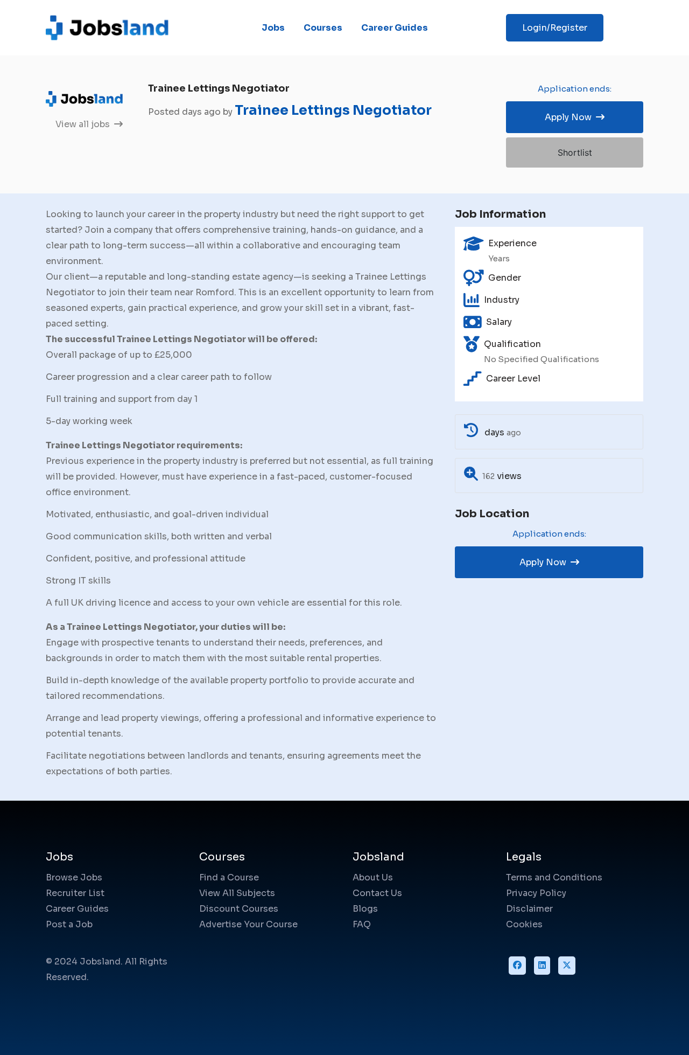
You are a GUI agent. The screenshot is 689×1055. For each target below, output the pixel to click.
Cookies (524, 924)
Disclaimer (529, 908)
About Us (373, 877)
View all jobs (83, 124)
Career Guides (394, 27)
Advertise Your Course (248, 924)
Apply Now (569, 117)
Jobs (273, 27)
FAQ (362, 924)
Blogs (365, 908)
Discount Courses (238, 908)
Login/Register (554, 27)
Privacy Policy (536, 893)
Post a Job (69, 924)
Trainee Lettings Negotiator (333, 110)
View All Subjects (237, 893)
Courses (323, 27)
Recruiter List (75, 893)
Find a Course (229, 877)
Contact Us (377, 893)
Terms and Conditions (554, 877)
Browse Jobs (74, 877)
